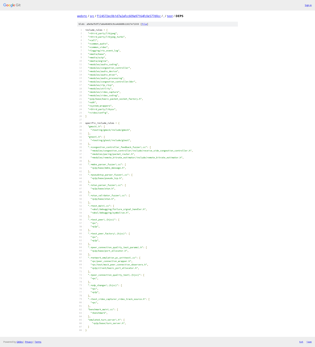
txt (301, 341)
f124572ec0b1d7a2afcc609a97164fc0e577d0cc (129, 16)
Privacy (28, 341)
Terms (37, 341)
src (92, 16)
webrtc (82, 16)
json (309, 341)
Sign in (308, 5)
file (144, 24)
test (170, 16)
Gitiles (20, 341)
